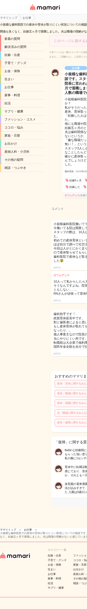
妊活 (7, 103)
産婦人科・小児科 (16, 151)
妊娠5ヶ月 (75, 180)
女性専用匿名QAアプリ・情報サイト (44, 10)
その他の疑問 (13, 159)
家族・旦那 (12, 135)
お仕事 (9, 87)
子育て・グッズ (15, 63)
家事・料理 (12, 95)
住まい (9, 79)
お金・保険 (12, 71)
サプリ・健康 (13, 111)
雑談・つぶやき (15, 167)
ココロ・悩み (13, 127)
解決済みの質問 (15, 47)
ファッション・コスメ (20, 119)
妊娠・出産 (12, 55)
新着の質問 (12, 39)
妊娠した (74, 187)
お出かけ (10, 143)
